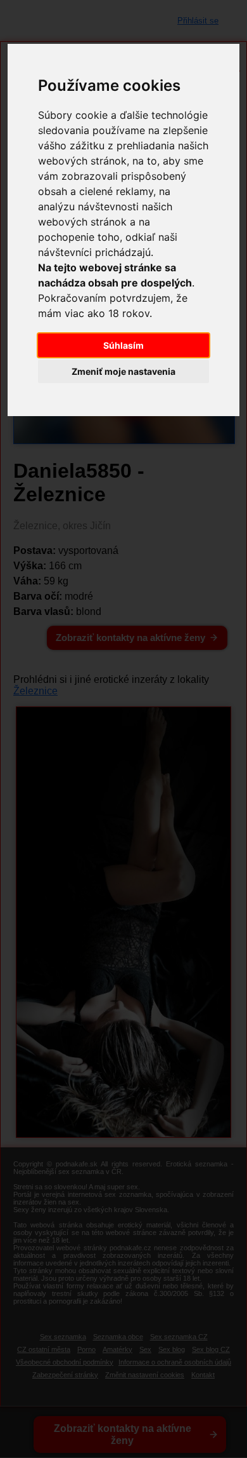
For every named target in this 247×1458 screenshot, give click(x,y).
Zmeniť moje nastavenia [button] (123, 371)
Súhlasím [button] (123, 345)
